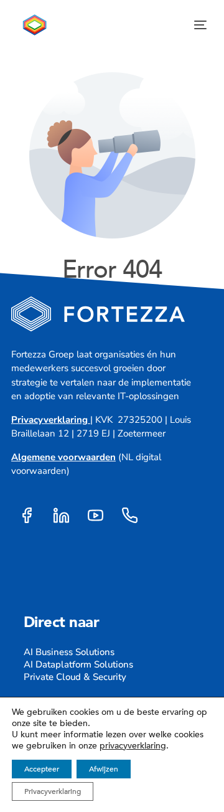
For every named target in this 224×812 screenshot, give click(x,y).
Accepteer (41, 769)
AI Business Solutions (69, 652)
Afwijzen (103, 769)
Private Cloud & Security (75, 677)
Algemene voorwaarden (63, 457)
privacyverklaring (133, 746)
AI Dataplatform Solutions (78, 664)
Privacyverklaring (49, 419)
